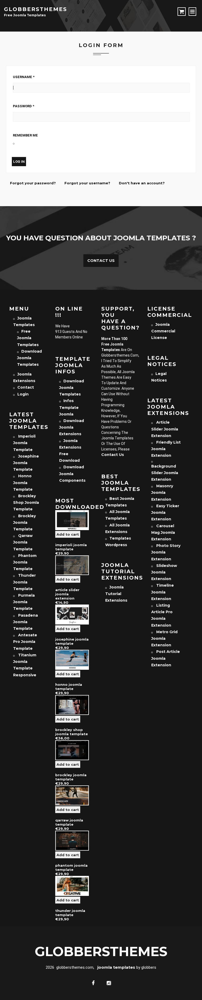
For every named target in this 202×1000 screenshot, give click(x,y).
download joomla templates (29, 358)
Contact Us (101, 260)
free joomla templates (28, 338)
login (23, 394)
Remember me (25, 135)
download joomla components (72, 474)
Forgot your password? (33, 183)
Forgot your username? (87, 183)
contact (25, 387)
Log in (19, 162)
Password (23, 106)
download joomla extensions (71, 427)
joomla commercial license (163, 331)
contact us (112, 454)
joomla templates (116, 967)
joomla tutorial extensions (116, 594)
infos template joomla (69, 407)
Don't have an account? (142, 183)
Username (23, 77)
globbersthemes (35, 9)
